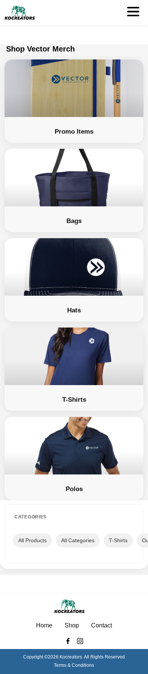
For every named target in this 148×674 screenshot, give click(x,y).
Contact (101, 625)
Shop (72, 625)
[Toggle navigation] (132, 12)
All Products (32, 540)
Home (44, 625)
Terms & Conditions (74, 665)
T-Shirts (118, 540)
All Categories (77, 540)
